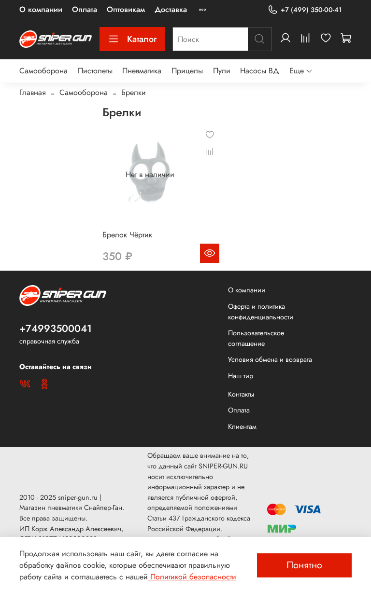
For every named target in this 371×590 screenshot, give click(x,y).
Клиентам (242, 426)
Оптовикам (126, 9)
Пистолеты (95, 70)
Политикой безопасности (192, 576)
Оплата (84, 9)
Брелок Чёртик (127, 234)
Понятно (304, 565)
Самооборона (43, 70)
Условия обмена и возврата (270, 359)
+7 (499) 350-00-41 (311, 9)
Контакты (241, 394)
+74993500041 (55, 328)
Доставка (171, 9)
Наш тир (240, 376)
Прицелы (187, 70)
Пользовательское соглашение (256, 338)
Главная (32, 92)
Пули (221, 70)
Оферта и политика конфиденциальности (260, 312)
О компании (40, 9)
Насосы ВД (259, 70)
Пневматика (141, 70)
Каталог (142, 39)
